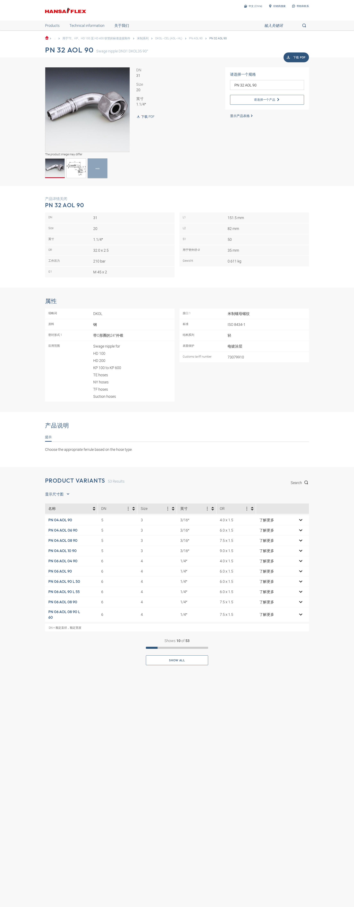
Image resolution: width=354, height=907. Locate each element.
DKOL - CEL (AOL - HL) (168, 38)
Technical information (86, 25)
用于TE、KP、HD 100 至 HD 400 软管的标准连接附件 (96, 38)
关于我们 (121, 25)
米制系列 (143, 38)
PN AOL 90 (196, 38)
